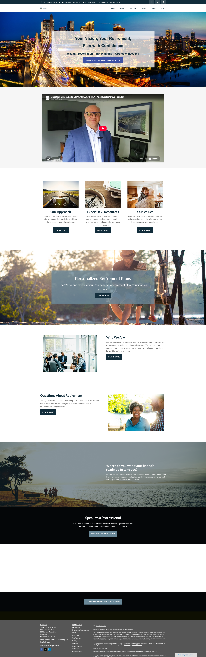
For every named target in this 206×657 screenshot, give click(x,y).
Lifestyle (75, 643)
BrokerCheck (130, 629)
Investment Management (80, 630)
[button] (112, 8)
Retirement (76, 627)
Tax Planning (76, 638)
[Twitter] (151, 2)
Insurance (75, 635)
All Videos (75, 649)
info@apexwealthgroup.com (110, 2)
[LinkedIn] (157, 2)
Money (74, 641)
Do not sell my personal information (133, 645)
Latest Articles (77, 646)
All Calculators (77, 651)
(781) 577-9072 (90, 2)
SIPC (155, 651)
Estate (74, 633)
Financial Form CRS (101, 626)
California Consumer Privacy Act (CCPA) (147, 643)
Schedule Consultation (103, 533)
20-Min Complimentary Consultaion (103, 601)
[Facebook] (163, 2)
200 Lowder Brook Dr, (61, 2)
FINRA (151, 651)
